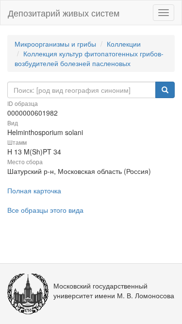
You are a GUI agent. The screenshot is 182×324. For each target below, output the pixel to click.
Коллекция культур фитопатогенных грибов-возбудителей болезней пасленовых (89, 58)
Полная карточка (34, 190)
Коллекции (124, 44)
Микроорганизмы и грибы (55, 44)
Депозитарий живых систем (63, 12)
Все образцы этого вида (45, 210)
